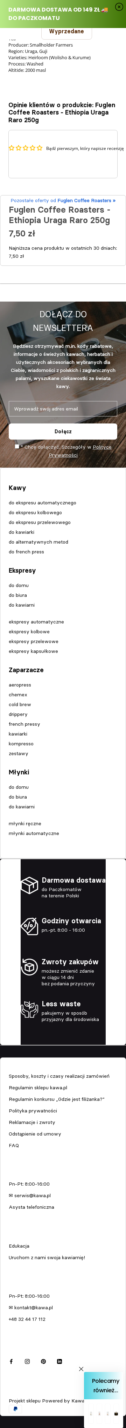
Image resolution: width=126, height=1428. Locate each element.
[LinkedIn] (59, 1361)
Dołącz (63, 431)
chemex (18, 694)
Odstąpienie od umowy (35, 1134)
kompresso (21, 743)
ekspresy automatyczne (36, 622)
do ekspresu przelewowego (40, 522)
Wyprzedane (66, 31)
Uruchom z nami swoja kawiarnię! (47, 1257)
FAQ (14, 1145)
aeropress (20, 685)
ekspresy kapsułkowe (33, 651)
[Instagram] (27, 1361)
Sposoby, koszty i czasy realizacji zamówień (59, 1076)
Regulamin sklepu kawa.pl (38, 1087)
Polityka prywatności (33, 1111)
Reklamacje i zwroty (32, 1122)
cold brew (20, 704)
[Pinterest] (43, 1361)
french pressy (24, 724)
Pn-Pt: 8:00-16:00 (29, 1184)
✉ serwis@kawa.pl (30, 1195)
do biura (18, 595)
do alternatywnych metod (38, 542)
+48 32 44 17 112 (27, 1319)
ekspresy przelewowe (33, 641)
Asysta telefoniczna (31, 1207)
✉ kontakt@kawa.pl (31, 1307)
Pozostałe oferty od (62, 200)
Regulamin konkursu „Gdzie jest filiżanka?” (57, 1099)
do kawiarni (22, 605)
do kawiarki (21, 532)
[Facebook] (11, 1361)
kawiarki (18, 734)
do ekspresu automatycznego (42, 502)
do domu (19, 585)
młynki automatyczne (34, 833)
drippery (18, 714)
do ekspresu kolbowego (35, 512)
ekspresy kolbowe (29, 631)
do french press (26, 552)
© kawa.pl (19, 1391)
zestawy (18, 753)
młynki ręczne (25, 823)
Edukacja (19, 1246)
